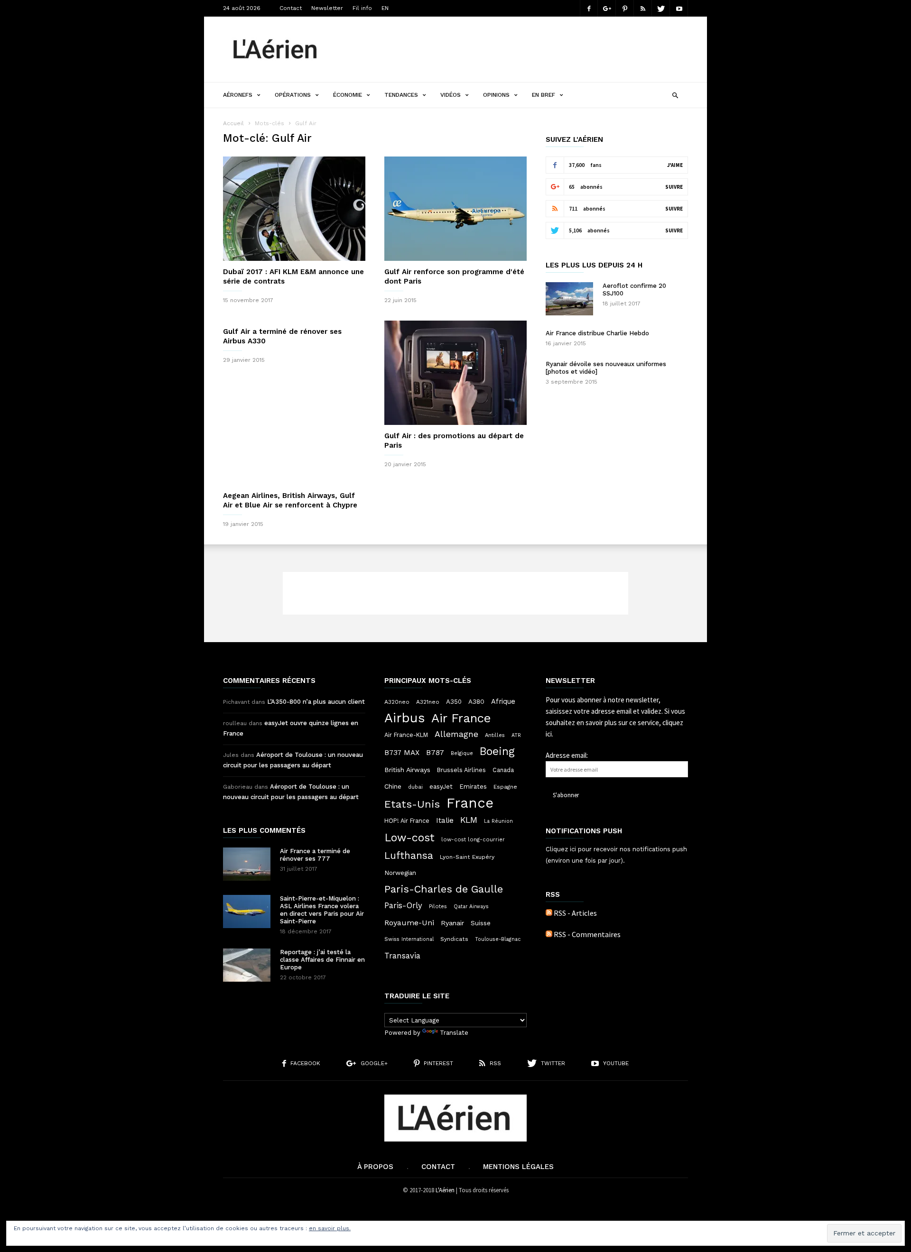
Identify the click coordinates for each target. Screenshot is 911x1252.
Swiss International (409, 939)
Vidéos (450, 95)
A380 (476, 701)
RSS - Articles (575, 913)
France (469, 803)
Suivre (674, 187)
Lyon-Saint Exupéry (467, 857)
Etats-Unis (412, 804)
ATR (516, 735)
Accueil (233, 123)
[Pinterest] (625, 8)
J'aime (675, 165)
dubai (415, 786)
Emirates (473, 786)
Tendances (401, 95)
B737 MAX (401, 752)
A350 (454, 701)
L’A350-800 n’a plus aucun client (316, 701)
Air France (461, 718)
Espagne (505, 786)
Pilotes (438, 906)
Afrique (503, 701)
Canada (503, 769)
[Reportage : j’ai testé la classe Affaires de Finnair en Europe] (246, 965)
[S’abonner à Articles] (549, 913)
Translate (454, 1032)
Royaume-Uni (409, 922)
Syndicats (454, 939)
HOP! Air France (406, 820)
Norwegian (400, 872)
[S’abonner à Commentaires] (549, 934)
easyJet (441, 786)
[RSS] (643, 8)
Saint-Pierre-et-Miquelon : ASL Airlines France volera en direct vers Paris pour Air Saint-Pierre (322, 910)
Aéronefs (237, 95)
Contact (290, 8)
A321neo (427, 702)
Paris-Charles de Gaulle (443, 889)
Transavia (402, 955)
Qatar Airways (471, 906)
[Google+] (607, 8)
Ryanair (452, 923)
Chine (392, 786)
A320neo (396, 702)
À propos (375, 1166)
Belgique (462, 753)
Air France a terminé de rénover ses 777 (315, 854)
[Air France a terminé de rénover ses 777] (246, 864)
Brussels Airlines (461, 769)
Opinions (496, 95)
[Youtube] (679, 8)
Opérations (293, 95)
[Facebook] (589, 8)
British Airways (407, 769)
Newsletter (327, 8)
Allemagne (456, 734)
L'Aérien (445, 1190)
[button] (675, 94)
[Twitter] (661, 8)
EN (385, 8)
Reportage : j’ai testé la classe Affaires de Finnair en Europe (322, 959)
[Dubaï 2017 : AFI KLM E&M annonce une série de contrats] (294, 208)
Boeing (497, 751)
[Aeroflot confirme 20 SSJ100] (569, 298)
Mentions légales (518, 1166)
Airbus (404, 718)
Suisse (481, 923)
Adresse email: (567, 755)
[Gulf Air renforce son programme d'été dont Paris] (455, 208)
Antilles (495, 735)
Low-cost (409, 837)
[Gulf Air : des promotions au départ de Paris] (455, 373)
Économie (347, 95)
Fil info (362, 8)
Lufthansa (408, 855)
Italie (445, 820)
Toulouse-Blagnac (498, 939)
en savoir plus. (330, 1228)
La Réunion (498, 821)
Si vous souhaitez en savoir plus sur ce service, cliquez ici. (615, 722)
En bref (543, 95)
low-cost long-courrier (473, 839)
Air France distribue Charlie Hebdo (597, 333)
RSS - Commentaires (587, 934)
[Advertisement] (515, 49)
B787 (435, 752)
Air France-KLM (406, 734)
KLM (468, 820)
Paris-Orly (403, 905)
